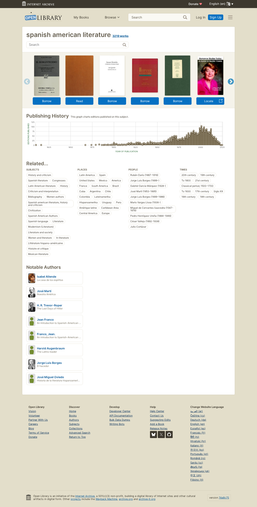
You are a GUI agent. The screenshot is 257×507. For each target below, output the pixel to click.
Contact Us (157, 415)
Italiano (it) (196, 445)
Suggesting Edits (160, 419)
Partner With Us (38, 419)
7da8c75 (224, 497)
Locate (208, 101)
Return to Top (77, 436)
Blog (31, 428)
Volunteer (34, 415)
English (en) (197, 424)
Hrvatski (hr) (198, 441)
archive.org (126, 499)
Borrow (46, 101)
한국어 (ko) (197, 449)
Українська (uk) (199, 471)
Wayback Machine (106, 499)
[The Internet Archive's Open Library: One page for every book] (43, 17)
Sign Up (216, 17)
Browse (110, 17)
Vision (32, 411)
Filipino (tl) (196, 479)
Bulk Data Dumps (119, 419)
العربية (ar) (196, 411)
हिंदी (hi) (194, 436)
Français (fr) (197, 432)
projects (76, 499)
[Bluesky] (153, 434)
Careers (33, 424)
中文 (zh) (195, 475)
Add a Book (157, 424)
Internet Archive (85, 496)
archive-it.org (147, 499)
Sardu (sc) (196, 462)
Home (72, 411)
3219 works (120, 36)
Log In (200, 17)
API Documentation (121, 415)
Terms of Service (39, 432)
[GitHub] (169, 434)
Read (79, 101)
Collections (76, 428)
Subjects (74, 424)
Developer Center (120, 411)
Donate (195, 4)
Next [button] (231, 86)
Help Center (157, 411)
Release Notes (158, 428)
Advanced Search (79, 432)
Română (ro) (197, 458)
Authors (74, 419)
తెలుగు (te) (196, 466)
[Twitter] (161, 434)
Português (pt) (199, 454)
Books (73, 415)
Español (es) (198, 428)
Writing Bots (116, 424)
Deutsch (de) (198, 419)
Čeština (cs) (197, 415)
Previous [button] (25, 86)
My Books (81, 17)
